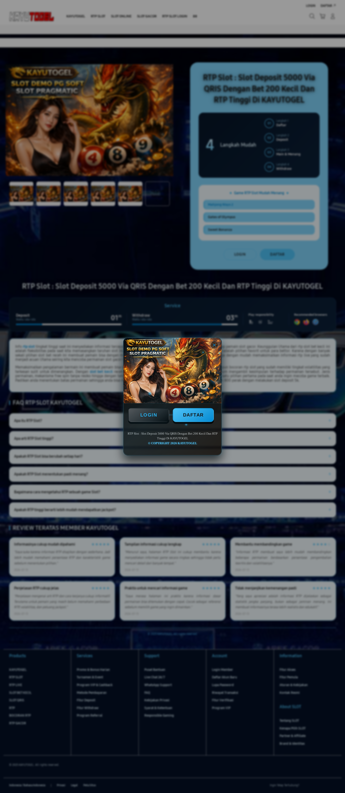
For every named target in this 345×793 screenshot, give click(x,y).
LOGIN (148, 414)
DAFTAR (193, 414)
